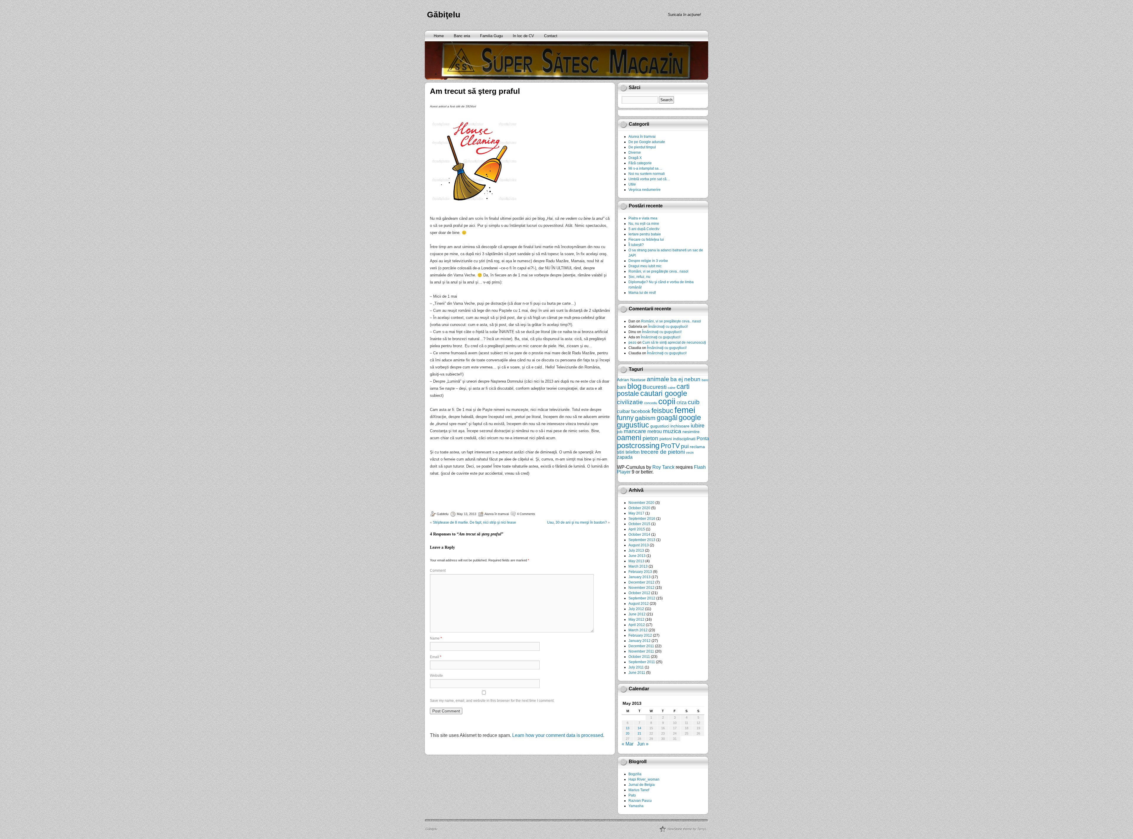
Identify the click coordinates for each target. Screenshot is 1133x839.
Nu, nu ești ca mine (643, 224)
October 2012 (639, 593)
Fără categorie (640, 163)
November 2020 (641, 503)
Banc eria (462, 36)
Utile (632, 184)
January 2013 (639, 577)
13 (627, 728)
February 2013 (640, 572)
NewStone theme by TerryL (687, 829)
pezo (632, 342)
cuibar (623, 411)
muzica (672, 431)
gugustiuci (659, 426)
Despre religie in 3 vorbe (648, 261)
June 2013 (637, 556)
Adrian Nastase (631, 379)
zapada (625, 457)
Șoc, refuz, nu (639, 277)
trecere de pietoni (663, 452)
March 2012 (638, 630)
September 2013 (641, 540)
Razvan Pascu (640, 801)
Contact (550, 36)
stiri (620, 452)
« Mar (627, 743)
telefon (633, 452)
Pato (632, 795)
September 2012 (641, 598)
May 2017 (636, 513)
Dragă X (635, 158)
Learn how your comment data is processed (557, 735)
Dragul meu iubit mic (645, 266)
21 (639, 733)
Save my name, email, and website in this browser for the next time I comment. (492, 701)
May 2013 (636, 561)
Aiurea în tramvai (496, 514)
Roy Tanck (663, 467)
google (690, 418)
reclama (697, 446)
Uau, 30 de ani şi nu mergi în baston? (577, 522)
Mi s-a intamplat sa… (645, 168)
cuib (694, 402)
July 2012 (636, 609)
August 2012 (638, 604)
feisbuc (662, 410)
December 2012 (641, 582)
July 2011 (636, 667)
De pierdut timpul (642, 147)
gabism (645, 417)
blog (634, 386)
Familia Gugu (491, 36)
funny (625, 418)
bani (621, 387)
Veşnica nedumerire (644, 190)
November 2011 (641, 651)
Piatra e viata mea (642, 218)
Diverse (634, 152)
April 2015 (636, 529)
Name (436, 638)
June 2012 (637, 614)
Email (435, 657)
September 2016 (641, 519)
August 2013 (638, 545)
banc (705, 380)
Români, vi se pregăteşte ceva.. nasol (658, 271)
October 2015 (639, 524)
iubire (698, 425)
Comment (438, 570)
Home (439, 36)
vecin (690, 452)
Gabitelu (442, 514)
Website (436, 676)
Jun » (643, 743)
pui (685, 446)
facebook (640, 411)
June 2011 (636, 673)
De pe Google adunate (646, 142)
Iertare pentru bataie (644, 234)
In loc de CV (523, 36)
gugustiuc (633, 425)
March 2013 (638, 566)
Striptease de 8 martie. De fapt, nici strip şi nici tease (474, 522)
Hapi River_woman (643, 779)
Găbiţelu (443, 14)
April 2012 (636, 625)
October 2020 (639, 508)
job (620, 431)
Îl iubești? (636, 245)
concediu (650, 403)
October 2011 (639, 657)
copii (666, 401)
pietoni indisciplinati (677, 438)
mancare (635, 431)
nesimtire (691, 431)
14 (639, 728)
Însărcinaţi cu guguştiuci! (668, 327)
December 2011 (641, 646)
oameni (629, 438)
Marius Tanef (638, 790)
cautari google (663, 393)
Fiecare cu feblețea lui (646, 239)
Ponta (703, 438)
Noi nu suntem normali (646, 174)
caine (671, 387)
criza (682, 402)
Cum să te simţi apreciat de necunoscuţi (674, 342)
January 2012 (639, 641)
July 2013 (636, 550)
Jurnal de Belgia (641, 785)
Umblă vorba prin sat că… (649, 179)
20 (627, 733)
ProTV (670, 446)
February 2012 (640, 635)
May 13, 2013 (466, 514)
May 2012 (636, 619)
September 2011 (641, 662)
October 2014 (639, 534)
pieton (650, 438)
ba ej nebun (685, 379)
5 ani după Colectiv (643, 229)
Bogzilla (634, 774)
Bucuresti (655, 387)
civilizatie (630, 402)
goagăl (667, 418)
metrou (654, 431)
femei (684, 410)
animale (658, 379)
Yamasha (636, 806)
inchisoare (680, 426)
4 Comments (526, 514)
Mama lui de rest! (642, 293)
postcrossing (638, 445)
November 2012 (641, 588)
